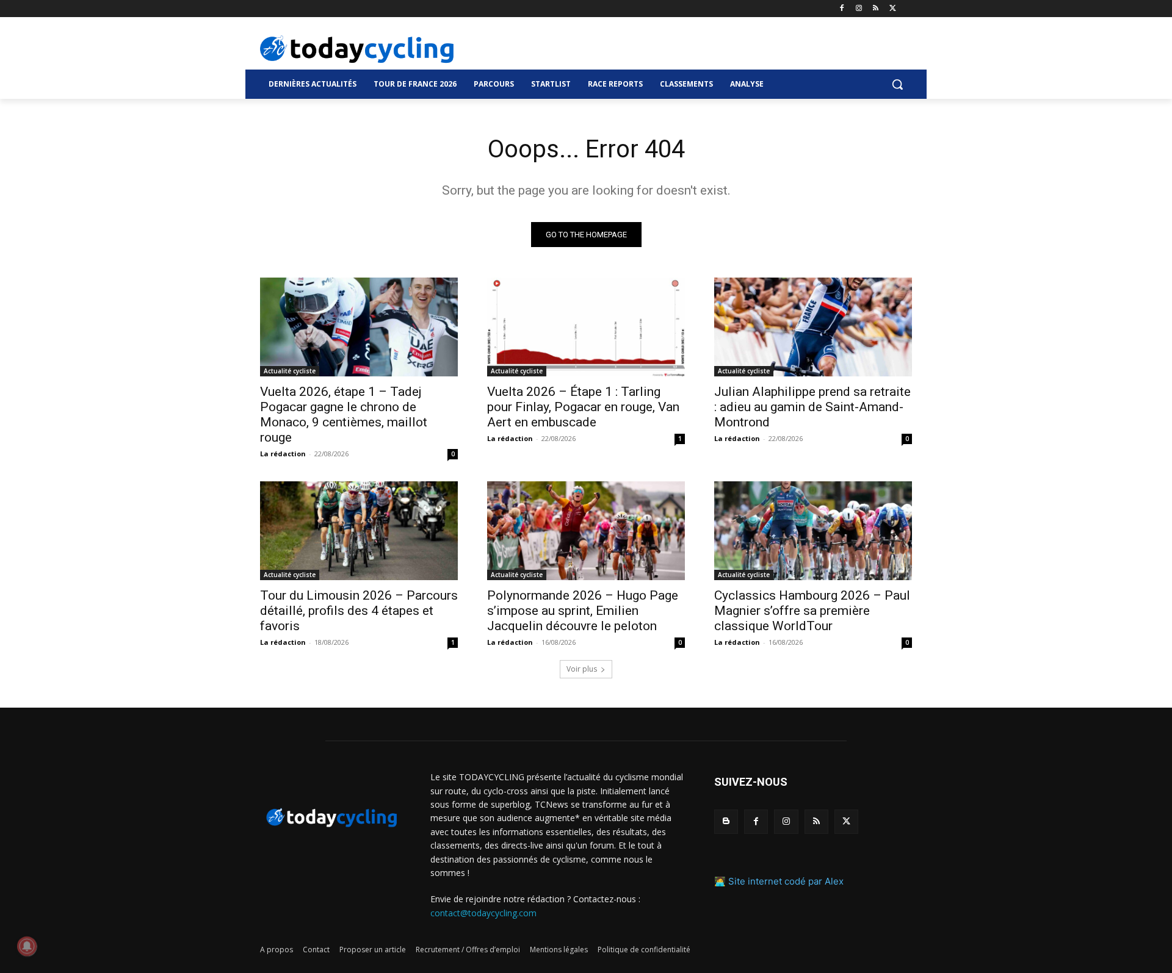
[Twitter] (893, 9)
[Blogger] (726, 821)
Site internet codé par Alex (786, 881)
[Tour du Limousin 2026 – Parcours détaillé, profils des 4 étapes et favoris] (359, 530)
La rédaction (283, 453)
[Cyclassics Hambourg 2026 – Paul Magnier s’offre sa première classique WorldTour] (813, 530)
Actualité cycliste (290, 371)
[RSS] (876, 9)
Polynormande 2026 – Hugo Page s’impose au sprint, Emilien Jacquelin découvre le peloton (582, 610)
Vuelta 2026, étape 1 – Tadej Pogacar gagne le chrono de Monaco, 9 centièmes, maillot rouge (343, 414)
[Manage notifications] (27, 946)
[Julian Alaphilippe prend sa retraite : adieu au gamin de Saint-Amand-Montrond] (813, 327)
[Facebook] (842, 9)
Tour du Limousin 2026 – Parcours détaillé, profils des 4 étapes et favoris (359, 610)
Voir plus (581, 669)
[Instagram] (859, 9)
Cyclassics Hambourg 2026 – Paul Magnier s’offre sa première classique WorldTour (812, 610)
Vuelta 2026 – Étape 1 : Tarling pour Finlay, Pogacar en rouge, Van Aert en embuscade (583, 406)
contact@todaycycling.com (483, 913)
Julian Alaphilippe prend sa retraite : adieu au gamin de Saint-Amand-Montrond (812, 406)
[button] (897, 84)
